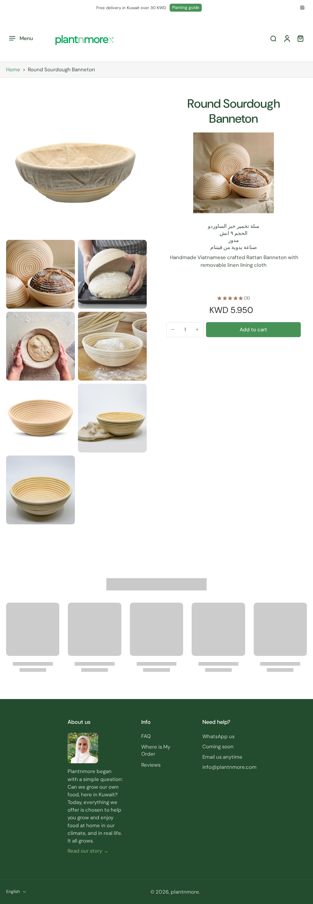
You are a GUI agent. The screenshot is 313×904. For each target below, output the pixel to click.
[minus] (173, 329)
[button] (253, 329)
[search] (273, 38)
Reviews (150, 764)
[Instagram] (302, 7)
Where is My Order (155, 750)
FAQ (146, 736)
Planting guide (185, 7)
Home (13, 69)
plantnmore (185, 891)
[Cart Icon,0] (300, 38)
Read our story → (88, 850)
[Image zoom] (76, 166)
